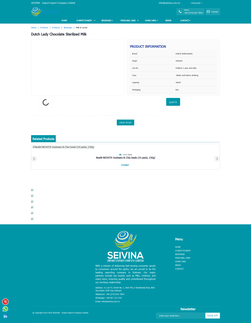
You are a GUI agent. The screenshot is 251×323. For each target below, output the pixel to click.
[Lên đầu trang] (242, 303)
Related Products (43, 139)
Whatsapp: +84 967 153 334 (108, 297)
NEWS (168, 20)
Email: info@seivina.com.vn (107, 301)
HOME (64, 20)
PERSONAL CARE (128, 20)
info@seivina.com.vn (169, 2)
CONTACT (184, 20)
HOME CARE (150, 20)
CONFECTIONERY (84, 20)
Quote (173, 102)
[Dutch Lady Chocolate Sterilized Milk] (77, 67)
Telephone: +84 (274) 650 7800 (109, 294)
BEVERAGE (106, 20)
